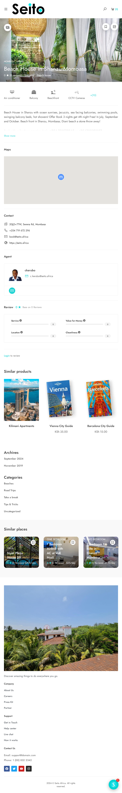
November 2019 (13, 465)
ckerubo (30, 270)
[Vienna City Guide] (61, 400)
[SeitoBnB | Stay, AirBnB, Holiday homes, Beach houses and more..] (28, 9)
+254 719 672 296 (19, 230)
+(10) (93, 95)
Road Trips (10, 490)
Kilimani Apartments (21, 426)
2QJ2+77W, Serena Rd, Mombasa (27, 224)
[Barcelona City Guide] (100, 400)
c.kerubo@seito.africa (41, 276)
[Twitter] (14, 769)
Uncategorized (12, 511)
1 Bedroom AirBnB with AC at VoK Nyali (55, 551)
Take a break (11, 497)
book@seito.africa (18, 237)
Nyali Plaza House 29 (15, 555)
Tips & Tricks (11, 504)
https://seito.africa (19, 243)
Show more (9, 136)
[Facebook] (7, 769)
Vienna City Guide (61, 426)
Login (7, 355)
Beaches (9, 483)
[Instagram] (29, 769)
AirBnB (20, 61)
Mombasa (9, 61)
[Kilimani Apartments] (21, 400)
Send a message (12, 290)
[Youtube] (21, 769)
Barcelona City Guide (100, 426)
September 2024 (13, 459)
